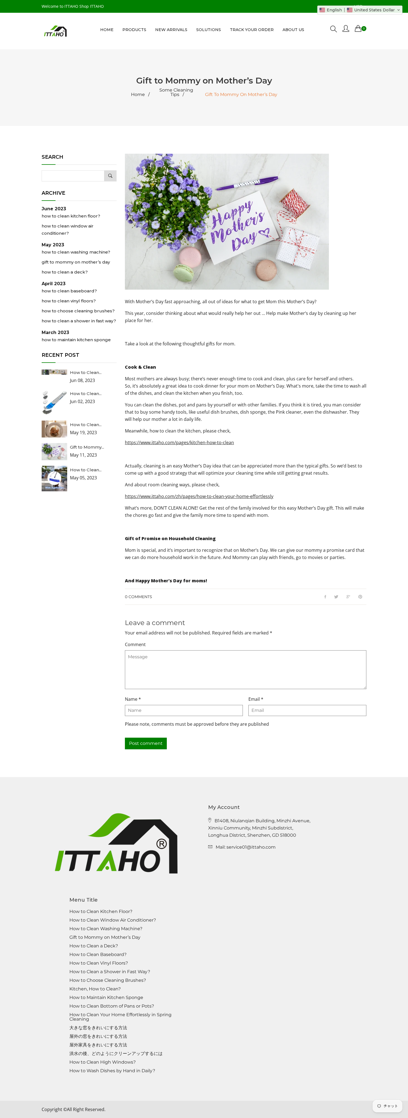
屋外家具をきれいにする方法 (98, 1045)
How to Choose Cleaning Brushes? (78, 310)
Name (133, 699)
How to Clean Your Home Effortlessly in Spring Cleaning (120, 1017)
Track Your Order (252, 29)
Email (255, 699)
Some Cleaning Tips (176, 92)
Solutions (208, 29)
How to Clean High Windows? (102, 1062)
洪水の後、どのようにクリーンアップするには (116, 1053)
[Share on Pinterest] (360, 597)
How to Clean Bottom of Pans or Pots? (111, 1006)
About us (293, 29)
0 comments (138, 596)
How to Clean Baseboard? (69, 291)
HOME (107, 29)
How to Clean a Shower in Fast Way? (79, 320)
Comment (135, 644)
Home (138, 94)
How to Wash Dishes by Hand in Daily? (112, 1071)
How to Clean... (86, 372)
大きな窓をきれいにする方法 (98, 1028)
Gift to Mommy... (87, 447)
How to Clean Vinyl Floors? (69, 300)
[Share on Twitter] (336, 597)
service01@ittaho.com (251, 847)
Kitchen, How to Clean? (95, 989)
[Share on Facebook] (325, 597)
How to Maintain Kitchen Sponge (76, 339)
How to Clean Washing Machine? (76, 252)
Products (134, 29)
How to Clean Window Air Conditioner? (68, 229)
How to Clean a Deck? (65, 272)
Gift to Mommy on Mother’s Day (76, 262)
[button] (359, 10)
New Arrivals (171, 29)
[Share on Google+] (348, 597)
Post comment (146, 743)
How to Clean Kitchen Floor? (71, 216)
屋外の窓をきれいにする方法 (98, 1036)
